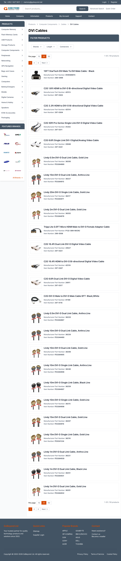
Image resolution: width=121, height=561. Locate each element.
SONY (64, 541)
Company (20, 16)
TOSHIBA (79, 544)
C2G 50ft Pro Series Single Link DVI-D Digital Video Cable (73, 123)
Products (49, 16)
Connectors (64, 47)
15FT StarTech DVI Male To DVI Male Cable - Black (69, 71)
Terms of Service (97, 554)
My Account (64, 16)
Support (79, 16)
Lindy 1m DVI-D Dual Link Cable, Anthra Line (66, 452)
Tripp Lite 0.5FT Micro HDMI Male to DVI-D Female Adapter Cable (77, 227)
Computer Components (48, 24)
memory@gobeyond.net (33, 2)
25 (44, 56)
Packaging (5, 118)
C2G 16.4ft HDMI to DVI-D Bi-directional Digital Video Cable (74, 261)
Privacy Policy (82, 554)
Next (44, 63)
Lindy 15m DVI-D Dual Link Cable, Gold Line (65, 417)
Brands (36, 47)
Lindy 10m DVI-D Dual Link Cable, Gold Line (66, 348)
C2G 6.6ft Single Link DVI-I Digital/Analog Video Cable (71, 140)
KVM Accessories (8, 113)
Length (49, 47)
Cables (63, 24)
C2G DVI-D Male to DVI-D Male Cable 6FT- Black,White (71, 296)
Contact (91, 16)
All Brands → (18, 178)
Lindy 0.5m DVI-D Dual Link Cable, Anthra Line (67, 313)
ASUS (78, 537)
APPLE (64, 531)
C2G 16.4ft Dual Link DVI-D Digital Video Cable (67, 244)
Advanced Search (97, 9)
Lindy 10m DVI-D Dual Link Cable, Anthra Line (67, 330)
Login (104, 2)
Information (34, 16)
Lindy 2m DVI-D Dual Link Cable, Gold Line (65, 209)
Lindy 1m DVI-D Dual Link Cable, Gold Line (65, 486)
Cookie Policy (112, 554)
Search (82, 8)
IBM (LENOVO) (81, 534)
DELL (78, 541)
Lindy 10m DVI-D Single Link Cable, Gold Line (66, 400)
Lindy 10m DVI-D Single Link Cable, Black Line (67, 382)
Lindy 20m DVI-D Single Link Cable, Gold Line (67, 192)
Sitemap (36, 531)
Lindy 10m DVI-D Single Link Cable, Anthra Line (68, 365)
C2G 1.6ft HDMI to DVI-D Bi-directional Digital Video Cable (73, 88)
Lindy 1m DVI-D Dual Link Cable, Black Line (65, 469)
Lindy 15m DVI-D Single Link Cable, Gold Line (66, 434)
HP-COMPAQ (67, 534)
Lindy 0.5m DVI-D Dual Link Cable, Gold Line (66, 157)
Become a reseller (98, 536)
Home (7, 16)
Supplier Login (38, 535)
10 (39, 56)
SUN (64, 537)
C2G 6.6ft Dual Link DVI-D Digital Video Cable (67, 278)
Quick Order (110, 9)
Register (114, 2)
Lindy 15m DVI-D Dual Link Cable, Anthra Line (67, 175)
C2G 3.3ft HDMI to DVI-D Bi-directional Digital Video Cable (73, 105)
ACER (64, 544)
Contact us (96, 534)
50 (49, 56)
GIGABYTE (80, 531)
